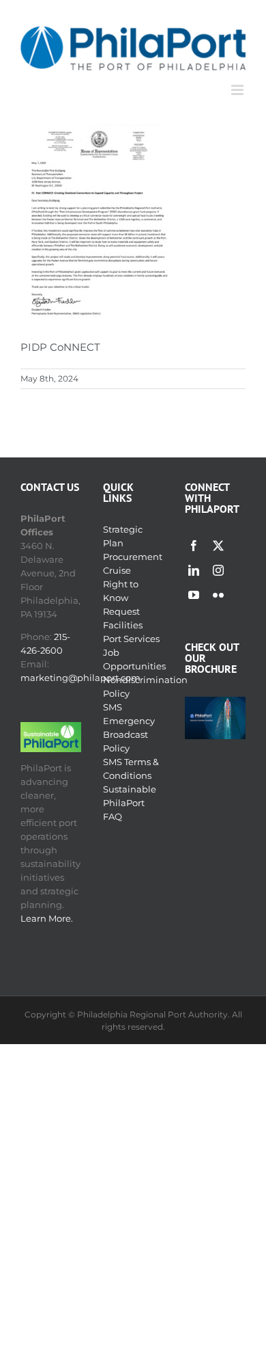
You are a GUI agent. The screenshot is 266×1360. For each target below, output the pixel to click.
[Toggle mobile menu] (238, 90)
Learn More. (46, 918)
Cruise (117, 570)
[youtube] (193, 594)
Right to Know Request (121, 597)
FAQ (112, 816)
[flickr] (218, 594)
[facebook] (193, 545)
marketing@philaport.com (80, 677)
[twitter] (218, 545)
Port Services (131, 638)
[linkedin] (193, 570)
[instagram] (218, 570)
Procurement (132, 556)
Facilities (123, 624)
